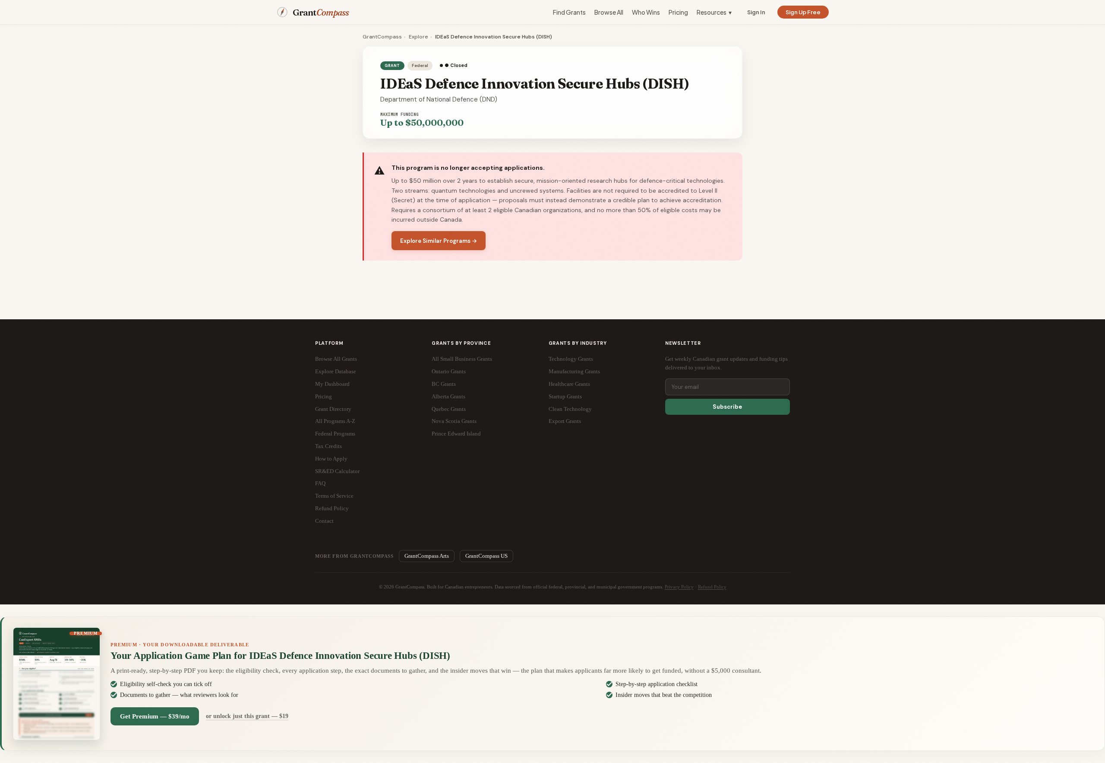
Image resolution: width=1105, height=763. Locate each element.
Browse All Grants (336, 359)
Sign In (756, 12)
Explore (418, 36)
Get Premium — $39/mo (154, 716)
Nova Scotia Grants (454, 421)
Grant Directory (333, 409)
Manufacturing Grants (574, 371)
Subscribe (727, 406)
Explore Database (335, 371)
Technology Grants (571, 359)
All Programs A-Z (335, 421)
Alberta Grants (448, 396)
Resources (714, 12)
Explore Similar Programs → (438, 241)
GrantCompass (382, 36)
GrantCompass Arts (426, 556)
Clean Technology (570, 409)
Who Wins (646, 12)
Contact (324, 521)
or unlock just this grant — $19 (247, 716)
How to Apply (331, 458)
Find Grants (569, 12)
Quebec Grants (449, 409)
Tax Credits (328, 446)
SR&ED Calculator (337, 471)
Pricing (678, 12)
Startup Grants (565, 396)
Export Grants (565, 421)
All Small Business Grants (462, 359)
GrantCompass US (486, 556)
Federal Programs (335, 433)
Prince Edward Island (456, 433)
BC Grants (444, 384)
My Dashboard (332, 384)
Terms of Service (334, 496)
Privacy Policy (679, 586)
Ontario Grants (449, 371)
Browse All (608, 12)
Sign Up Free (803, 12)
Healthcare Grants (569, 384)
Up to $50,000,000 (422, 123)
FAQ (320, 483)
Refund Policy (332, 508)
